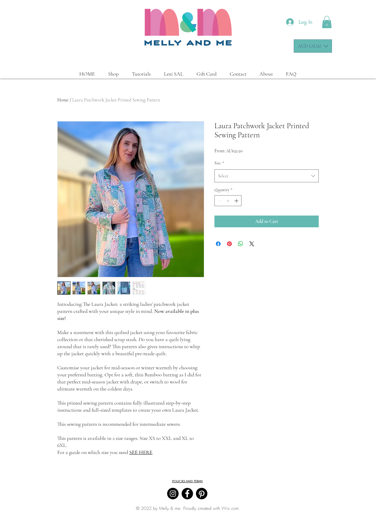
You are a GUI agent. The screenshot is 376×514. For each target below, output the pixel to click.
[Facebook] (187, 493)
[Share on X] (251, 243)
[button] (327, 22)
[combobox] (266, 175)
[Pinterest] (201, 493)
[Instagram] (173, 493)
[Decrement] (219, 201)
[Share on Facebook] (218, 243)
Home (62, 100)
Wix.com (230, 508)
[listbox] (313, 46)
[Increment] (237, 201)
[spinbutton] (228, 201)
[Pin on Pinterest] (229, 243)
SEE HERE (140, 452)
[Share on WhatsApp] (240, 243)
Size (219, 163)
